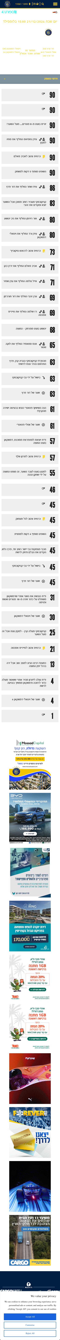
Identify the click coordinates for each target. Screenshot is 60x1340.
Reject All (30, 1333)
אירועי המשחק (51, 79)
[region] (30, 1315)
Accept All (30, 1317)
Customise (30, 1325)
